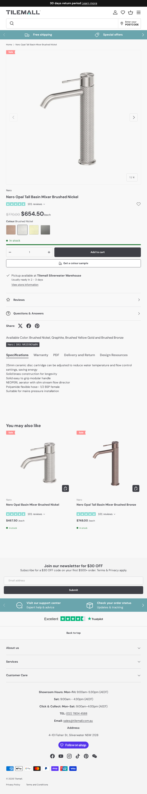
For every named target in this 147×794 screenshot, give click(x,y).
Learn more (89, 3)
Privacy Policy (13, 784)
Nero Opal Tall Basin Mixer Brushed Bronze (106, 505)
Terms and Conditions (37, 784)
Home (9, 45)
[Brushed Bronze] (11, 230)
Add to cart (98, 252)
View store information (24, 284)
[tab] (17, 355)
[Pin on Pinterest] (37, 326)
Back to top (73, 633)
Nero (9, 190)
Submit (73, 590)
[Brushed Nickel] (22, 230)
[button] (130, 12)
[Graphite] (45, 230)
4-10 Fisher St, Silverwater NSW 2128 (73, 735)
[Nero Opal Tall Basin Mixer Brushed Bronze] (109, 463)
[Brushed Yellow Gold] (34, 230)
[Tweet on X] (20, 326)
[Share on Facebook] (28, 326)
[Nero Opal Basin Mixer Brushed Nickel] (38, 463)
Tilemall (18, 778)
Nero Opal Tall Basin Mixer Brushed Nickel (36, 45)
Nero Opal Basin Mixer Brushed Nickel (32, 505)
